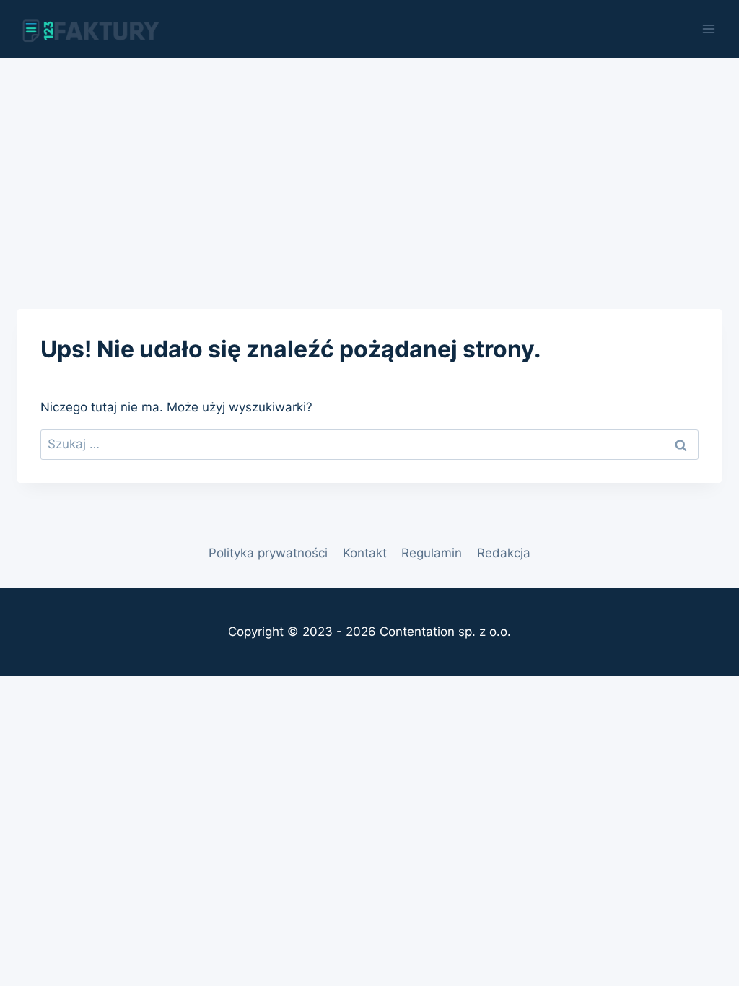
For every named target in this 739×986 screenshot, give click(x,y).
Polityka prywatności (268, 553)
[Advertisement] (369, 166)
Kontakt (365, 553)
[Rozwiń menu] (708, 28)
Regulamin (431, 553)
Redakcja (503, 553)
